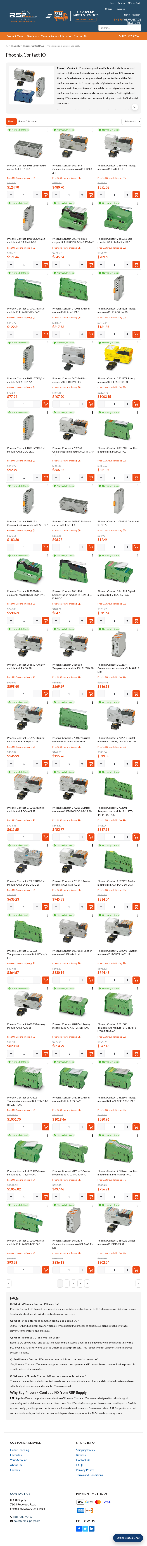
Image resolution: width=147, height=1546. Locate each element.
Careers (15, 1470)
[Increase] (37, 194)
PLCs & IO (16, 45)
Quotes (121, 3)
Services (32, 36)
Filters (11, 121)
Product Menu (15, 36)
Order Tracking (19, 1450)
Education (66, 36)
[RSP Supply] (23, 16)
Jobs (112, 3)
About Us (16, 1465)
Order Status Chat (128, 1537)
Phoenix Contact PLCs (33, 45)
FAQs (79, 1465)
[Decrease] (10, 194)
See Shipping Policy (86, 19)
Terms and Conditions (89, 1475)
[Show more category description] (135, 107)
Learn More (134, 23)
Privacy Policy (85, 1470)
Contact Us (80, 36)
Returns (81, 1455)
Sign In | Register (132, 14)
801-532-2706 (22, 1516)
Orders (108, 9)
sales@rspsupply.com (27, 1520)
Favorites (120, 9)
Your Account (18, 1460)
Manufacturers (50, 36)
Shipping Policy (85, 1450)
